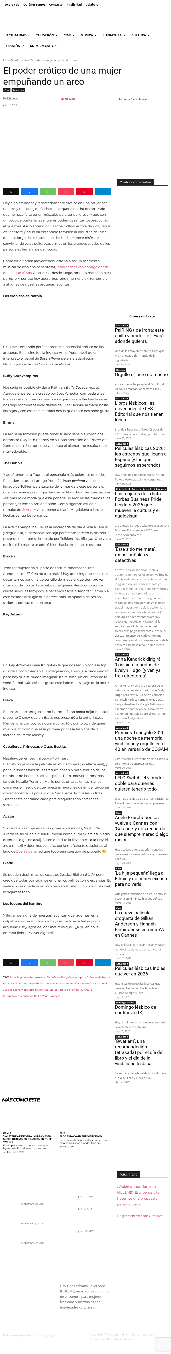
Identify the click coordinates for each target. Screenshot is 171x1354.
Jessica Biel (99, 983)
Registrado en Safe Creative (140, 1216)
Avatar (42, 977)
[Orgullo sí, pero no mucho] (67, 1207)
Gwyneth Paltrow (38, 983)
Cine (13, 60)
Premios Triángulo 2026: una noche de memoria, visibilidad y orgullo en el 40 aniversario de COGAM (141, 741)
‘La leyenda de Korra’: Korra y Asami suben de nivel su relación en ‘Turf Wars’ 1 (27, 1139)
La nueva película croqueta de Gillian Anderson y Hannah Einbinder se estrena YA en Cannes (139, 924)
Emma (23, 983)
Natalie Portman (68, 989)
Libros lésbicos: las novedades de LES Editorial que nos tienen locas (139, 411)
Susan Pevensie (13, 996)
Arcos (34, 977)
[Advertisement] (85, 145)
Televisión (18, 90)
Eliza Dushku (11, 983)
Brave (57, 977)
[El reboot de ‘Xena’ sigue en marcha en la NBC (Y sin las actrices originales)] (10, 1214)
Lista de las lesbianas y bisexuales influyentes (141, 489)
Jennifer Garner (59, 983)
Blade (50, 977)
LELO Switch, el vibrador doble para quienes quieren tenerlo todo (139, 783)
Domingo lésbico (125, 1002)
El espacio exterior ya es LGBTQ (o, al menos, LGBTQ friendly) (37, 1234)
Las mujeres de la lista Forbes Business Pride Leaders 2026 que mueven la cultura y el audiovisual (138, 505)
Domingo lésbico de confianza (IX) (135, 1009)
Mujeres (52, 989)
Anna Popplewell (20, 977)
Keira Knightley (37, 989)
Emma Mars (68, 98)
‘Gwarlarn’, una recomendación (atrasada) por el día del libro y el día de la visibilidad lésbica (139, 1052)
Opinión (120, 369)
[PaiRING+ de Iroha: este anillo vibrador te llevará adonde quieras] (67, 1187)
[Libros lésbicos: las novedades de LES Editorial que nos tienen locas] (67, 1222)
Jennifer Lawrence (80, 983)
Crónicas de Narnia (99, 977)
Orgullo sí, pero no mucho (141, 374)
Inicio (6, 60)
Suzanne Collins (32, 996)
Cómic (7, 1133)
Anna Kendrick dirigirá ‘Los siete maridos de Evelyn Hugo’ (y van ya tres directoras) (138, 667)
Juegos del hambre (15, 989)
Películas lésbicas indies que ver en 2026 (140, 971)
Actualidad (122, 325)
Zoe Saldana (26, 851)
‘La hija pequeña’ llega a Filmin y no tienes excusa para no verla (141, 878)
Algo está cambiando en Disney (80, 1136)
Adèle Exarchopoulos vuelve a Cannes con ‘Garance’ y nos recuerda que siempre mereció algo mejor (141, 829)
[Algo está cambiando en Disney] (85, 1118)
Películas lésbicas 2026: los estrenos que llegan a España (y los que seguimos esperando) (141, 457)
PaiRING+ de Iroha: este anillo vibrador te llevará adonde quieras (139, 335)
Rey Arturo (85, 989)
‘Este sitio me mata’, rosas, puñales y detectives (135, 555)
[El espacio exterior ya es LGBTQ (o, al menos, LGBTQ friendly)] (10, 1234)
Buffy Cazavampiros (74, 977)
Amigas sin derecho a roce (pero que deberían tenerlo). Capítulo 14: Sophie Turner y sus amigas (37, 1191)
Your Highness (51, 996)
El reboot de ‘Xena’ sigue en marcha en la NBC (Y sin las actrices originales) (36, 1214)
